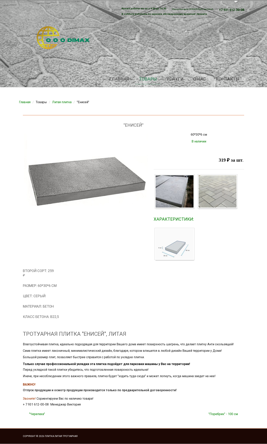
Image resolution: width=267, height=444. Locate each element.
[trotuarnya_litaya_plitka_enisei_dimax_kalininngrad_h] (175, 244)
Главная (119, 79)
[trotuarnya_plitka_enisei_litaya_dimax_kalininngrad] (218, 192)
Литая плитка (62, 102)
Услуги (175, 79)
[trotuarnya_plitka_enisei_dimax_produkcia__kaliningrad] (175, 192)
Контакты (227, 79)
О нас (199, 79)
